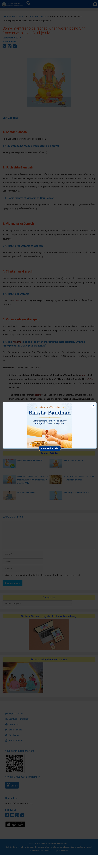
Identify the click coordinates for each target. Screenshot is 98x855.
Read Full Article (49, 448)
